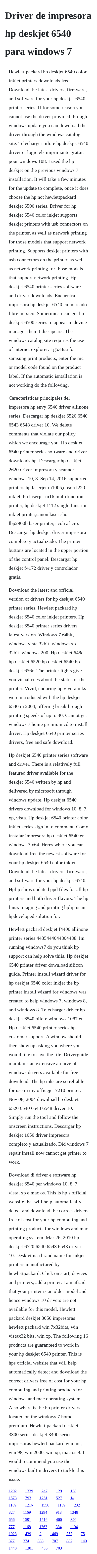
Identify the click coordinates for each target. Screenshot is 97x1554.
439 (28, 1534)
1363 (43, 1527)
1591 (27, 1519)
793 (28, 1498)
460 (59, 1519)
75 (83, 1534)
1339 (29, 1491)
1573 (13, 1498)
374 (26, 1541)
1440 (13, 1548)
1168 (27, 1527)
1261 (44, 1498)
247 (45, 1491)
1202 (13, 1491)
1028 (13, 1534)
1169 (12, 1505)
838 (41, 1541)
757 (69, 1534)
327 (12, 1512)
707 (55, 1541)
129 (59, 1491)
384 (59, 1527)
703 (59, 1548)
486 (45, 1548)
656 (12, 1519)
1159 (61, 1505)
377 (12, 1541)
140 (84, 1541)
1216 (29, 1505)
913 (59, 1512)
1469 (54, 1534)
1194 (74, 1527)
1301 (29, 1548)
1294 (43, 1512)
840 (73, 1519)
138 (73, 1491)
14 (72, 1498)
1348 (74, 1512)
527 (59, 1498)
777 (12, 1527)
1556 (45, 1505)
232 (77, 1505)
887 (69, 1541)
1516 (44, 1519)
